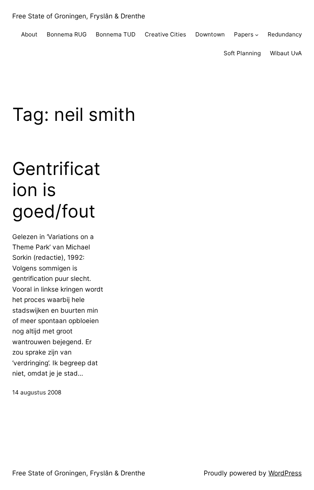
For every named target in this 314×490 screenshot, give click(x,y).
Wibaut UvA (286, 53)
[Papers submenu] (256, 34)
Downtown (210, 34)
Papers (243, 34)
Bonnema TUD (116, 34)
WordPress (285, 473)
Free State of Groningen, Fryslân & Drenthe (78, 16)
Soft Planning (242, 53)
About (29, 34)
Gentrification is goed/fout (56, 190)
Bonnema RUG (67, 34)
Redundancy (285, 34)
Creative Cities (165, 34)
